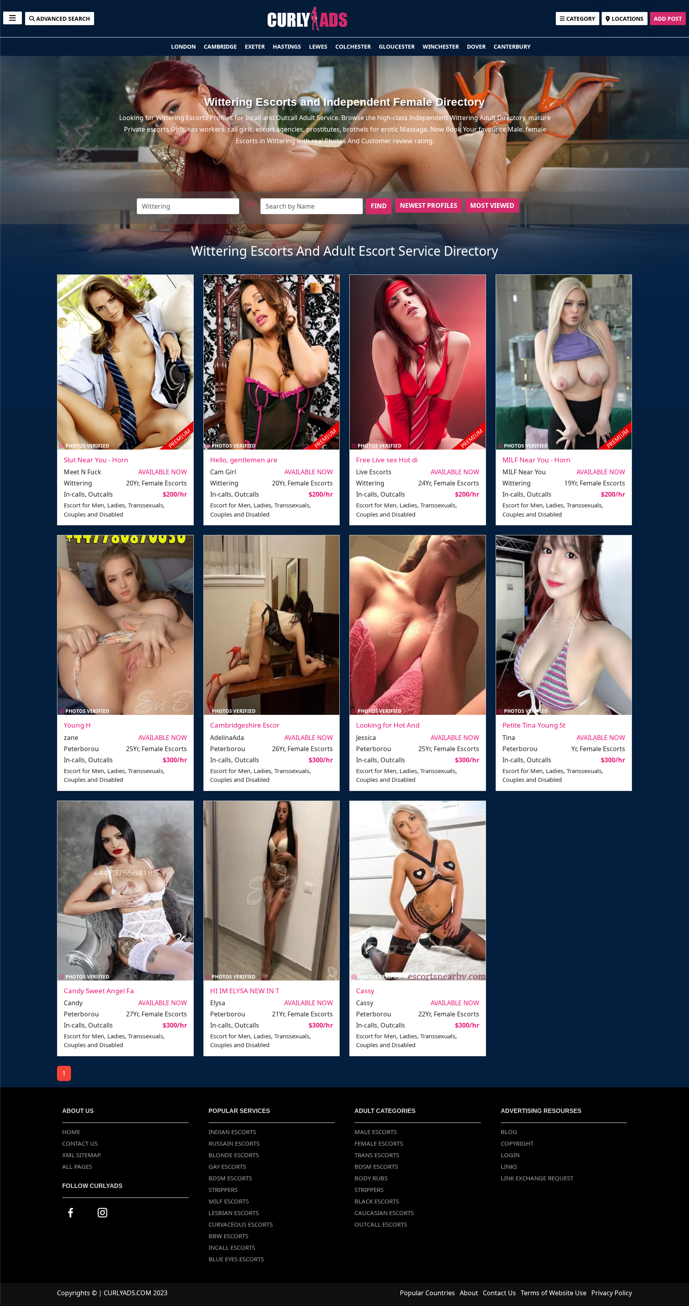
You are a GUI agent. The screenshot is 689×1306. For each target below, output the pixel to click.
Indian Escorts (232, 1132)
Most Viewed (492, 205)
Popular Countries (427, 1292)
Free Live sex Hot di (386, 459)
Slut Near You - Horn (96, 459)
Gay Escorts (227, 1166)
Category (580, 18)
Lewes (319, 46)
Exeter (255, 46)
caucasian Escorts (384, 1213)
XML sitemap (81, 1155)
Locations (627, 18)
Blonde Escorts (234, 1155)
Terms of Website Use (554, 1292)
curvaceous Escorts (241, 1224)
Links (509, 1166)
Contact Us (80, 1143)
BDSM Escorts (230, 1178)
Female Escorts (378, 1143)
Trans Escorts (376, 1155)
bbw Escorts (228, 1236)
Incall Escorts (232, 1247)
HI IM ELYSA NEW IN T (244, 990)
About (469, 1292)
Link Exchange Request (537, 1178)
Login (510, 1155)
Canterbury (512, 46)
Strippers (223, 1190)
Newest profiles (428, 205)
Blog (509, 1132)
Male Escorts (375, 1132)
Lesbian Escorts (234, 1213)
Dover (477, 46)
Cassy (365, 990)
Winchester (442, 46)
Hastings (288, 46)
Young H (77, 725)
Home (71, 1132)
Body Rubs (371, 1178)
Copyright (517, 1143)
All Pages (77, 1166)
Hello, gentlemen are (244, 459)
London (184, 46)
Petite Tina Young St (533, 725)
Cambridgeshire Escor (245, 725)
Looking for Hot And (387, 725)
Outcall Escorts (380, 1224)
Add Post (668, 18)
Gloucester (397, 46)
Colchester (353, 46)
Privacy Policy (611, 1292)
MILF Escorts (229, 1201)
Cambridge (221, 46)
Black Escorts (376, 1201)
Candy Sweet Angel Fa (99, 990)
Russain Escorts (234, 1143)
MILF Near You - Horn (536, 459)
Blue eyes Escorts (236, 1259)
